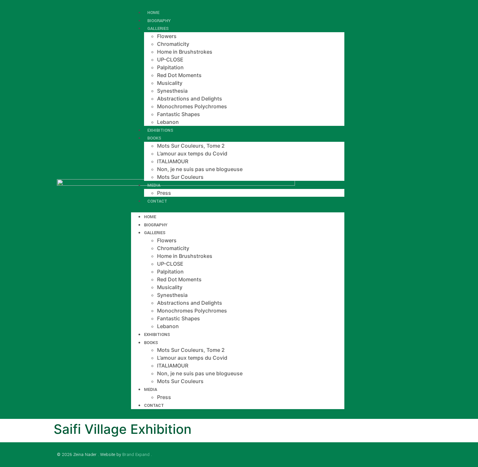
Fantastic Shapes (178, 114)
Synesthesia (172, 90)
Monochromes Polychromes (192, 106)
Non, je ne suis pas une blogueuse (200, 169)
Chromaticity (173, 44)
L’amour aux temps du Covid (192, 153)
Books (154, 138)
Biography (155, 225)
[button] (237, 208)
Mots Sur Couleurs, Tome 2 (191, 145)
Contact (157, 201)
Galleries (158, 28)
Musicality (169, 83)
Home (150, 217)
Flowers (167, 36)
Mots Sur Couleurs (180, 177)
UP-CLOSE (170, 59)
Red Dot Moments (179, 75)
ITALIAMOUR (172, 161)
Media (153, 185)
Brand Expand (136, 454)
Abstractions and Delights (189, 98)
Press (164, 397)
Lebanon (168, 326)
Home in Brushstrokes (184, 51)
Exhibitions (157, 334)
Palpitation (170, 67)
